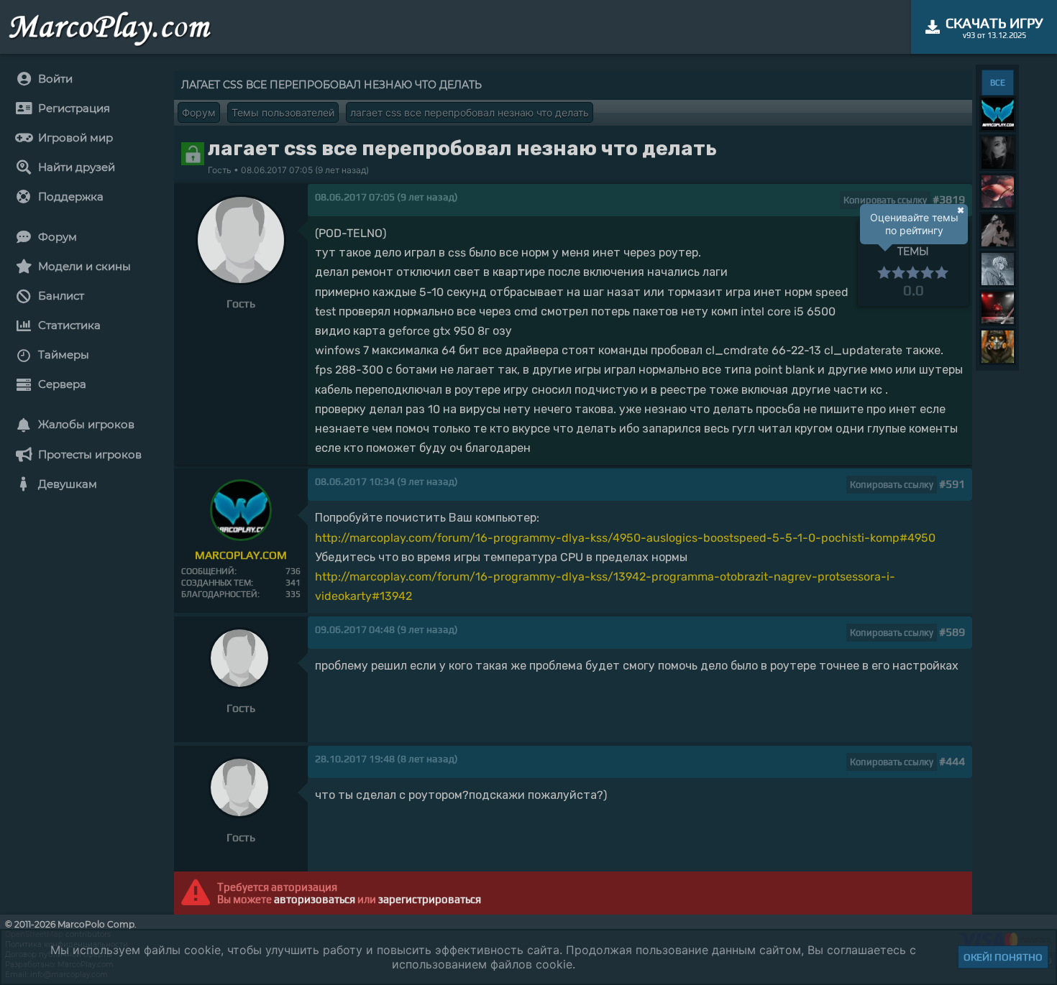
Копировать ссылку (885, 200)
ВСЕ (997, 83)
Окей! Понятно (1003, 957)
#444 (952, 761)
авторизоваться (314, 899)
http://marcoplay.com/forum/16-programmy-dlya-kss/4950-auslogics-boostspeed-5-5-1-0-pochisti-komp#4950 (625, 538)
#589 (952, 632)
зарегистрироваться (429, 899)
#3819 (949, 199)
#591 (952, 484)
